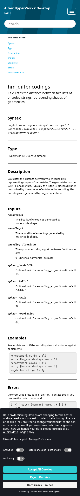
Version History (16, 72)
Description (14, 52)
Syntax (11, 43)
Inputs (11, 57)
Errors (11, 67)
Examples (12, 62)
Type (10, 48)
